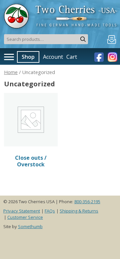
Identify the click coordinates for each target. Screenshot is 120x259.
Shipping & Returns (79, 211)
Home (11, 72)
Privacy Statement (21, 211)
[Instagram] (112, 56)
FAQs (50, 211)
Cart (71, 56)
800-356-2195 (87, 202)
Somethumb (30, 226)
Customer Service (25, 217)
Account (53, 56)
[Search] (83, 39)
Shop (28, 56)
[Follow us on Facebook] (100, 56)
